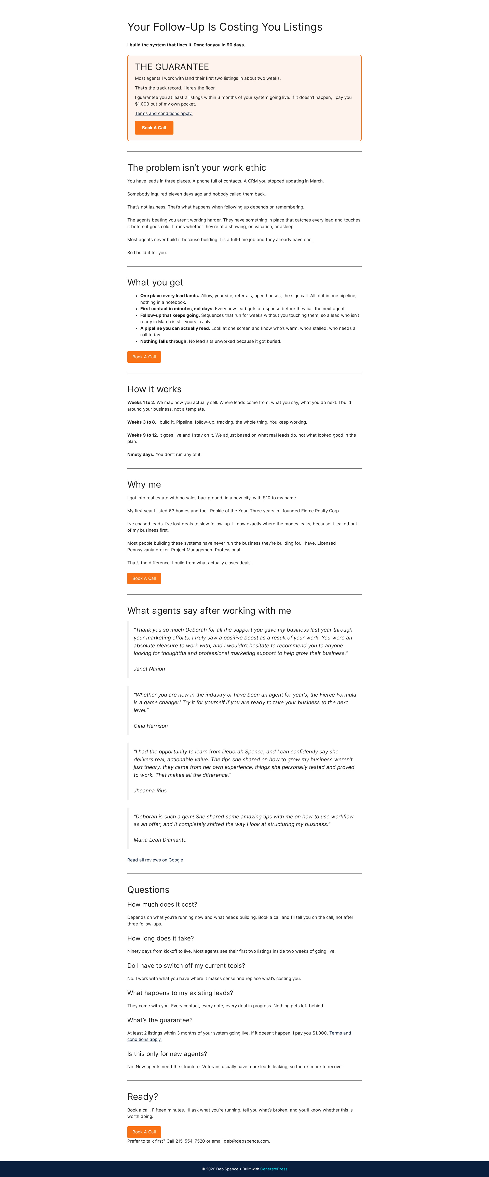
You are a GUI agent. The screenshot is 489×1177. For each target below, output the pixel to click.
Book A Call (154, 127)
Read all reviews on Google (155, 859)
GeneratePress (274, 1169)
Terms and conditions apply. (164, 113)
